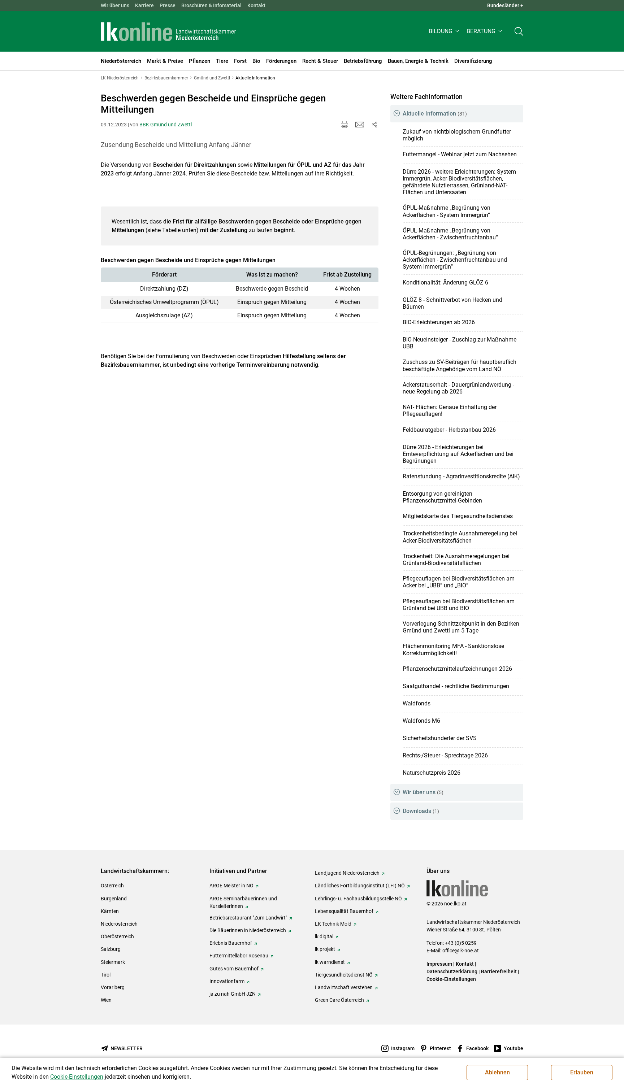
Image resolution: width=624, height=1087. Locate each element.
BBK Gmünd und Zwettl (165, 124)
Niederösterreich (119, 924)
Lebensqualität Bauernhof (344, 911)
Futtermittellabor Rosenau (238, 955)
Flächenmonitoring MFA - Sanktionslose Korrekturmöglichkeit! (453, 649)
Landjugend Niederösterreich (347, 873)
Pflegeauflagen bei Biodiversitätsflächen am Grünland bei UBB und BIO (459, 605)
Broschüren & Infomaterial (211, 5)
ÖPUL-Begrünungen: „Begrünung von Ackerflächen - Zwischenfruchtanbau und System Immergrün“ (455, 259)
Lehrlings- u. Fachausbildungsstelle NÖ (358, 898)
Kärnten (110, 911)
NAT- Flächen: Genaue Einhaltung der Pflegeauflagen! (450, 410)
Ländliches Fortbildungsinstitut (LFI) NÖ (360, 885)
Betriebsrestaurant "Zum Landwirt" (248, 918)
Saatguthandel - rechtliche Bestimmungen (456, 686)
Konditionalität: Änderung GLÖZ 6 (445, 282)
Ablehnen (497, 1072)
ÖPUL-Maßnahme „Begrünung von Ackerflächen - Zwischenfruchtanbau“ (450, 234)
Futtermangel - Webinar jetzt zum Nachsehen (460, 154)
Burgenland (114, 898)
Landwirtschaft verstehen (344, 987)
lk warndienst (330, 962)
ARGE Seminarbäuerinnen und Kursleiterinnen (243, 902)
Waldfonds (416, 703)
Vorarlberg (113, 987)
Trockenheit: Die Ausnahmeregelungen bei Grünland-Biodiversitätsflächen (456, 559)
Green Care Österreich (339, 1000)
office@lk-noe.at (460, 950)
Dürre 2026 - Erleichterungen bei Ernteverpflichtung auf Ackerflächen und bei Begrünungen (458, 454)
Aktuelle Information (435, 113)
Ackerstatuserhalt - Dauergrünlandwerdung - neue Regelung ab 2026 (458, 388)
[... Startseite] (168, 31)
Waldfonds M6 (421, 720)
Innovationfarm (226, 981)
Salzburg (111, 949)
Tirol (105, 975)
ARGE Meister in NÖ (231, 885)
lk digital (324, 936)
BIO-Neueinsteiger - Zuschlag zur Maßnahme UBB (459, 343)
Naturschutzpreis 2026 (431, 772)
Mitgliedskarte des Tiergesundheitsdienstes (458, 516)
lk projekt (325, 949)
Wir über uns (115, 5)
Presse (168, 5)
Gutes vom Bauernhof (234, 968)
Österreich (112, 885)
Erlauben (581, 1072)
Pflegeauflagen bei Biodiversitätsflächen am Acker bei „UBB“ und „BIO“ (459, 582)
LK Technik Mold (333, 924)
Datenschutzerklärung (451, 971)
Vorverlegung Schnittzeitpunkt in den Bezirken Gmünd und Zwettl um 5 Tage (461, 627)
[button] (445, 31)
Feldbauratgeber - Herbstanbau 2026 (449, 429)
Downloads (421, 811)
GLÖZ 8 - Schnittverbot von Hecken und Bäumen (452, 303)
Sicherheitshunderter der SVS (440, 738)
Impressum (439, 964)
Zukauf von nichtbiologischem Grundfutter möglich (457, 135)
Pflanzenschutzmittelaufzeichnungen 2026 (457, 668)
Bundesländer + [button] (505, 5)
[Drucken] (344, 124)
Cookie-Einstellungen (451, 979)
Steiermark (113, 962)
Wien (106, 1000)
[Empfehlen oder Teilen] (374, 124)
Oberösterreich (117, 936)
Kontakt (256, 5)
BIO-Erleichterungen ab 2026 (439, 322)
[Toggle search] (519, 31)
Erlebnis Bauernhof (230, 943)
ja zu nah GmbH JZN (232, 994)
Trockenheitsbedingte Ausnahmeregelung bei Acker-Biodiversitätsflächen (460, 537)
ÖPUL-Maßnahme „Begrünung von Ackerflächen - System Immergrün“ (446, 211)
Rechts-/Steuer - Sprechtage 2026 (445, 755)
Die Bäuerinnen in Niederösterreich (247, 930)
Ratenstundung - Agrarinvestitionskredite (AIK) (461, 476)
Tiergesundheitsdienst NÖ (344, 975)
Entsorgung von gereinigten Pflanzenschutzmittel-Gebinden (442, 497)
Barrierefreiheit (499, 971)
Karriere (144, 5)
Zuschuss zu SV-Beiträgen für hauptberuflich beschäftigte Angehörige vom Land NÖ (459, 365)
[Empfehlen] (359, 124)
